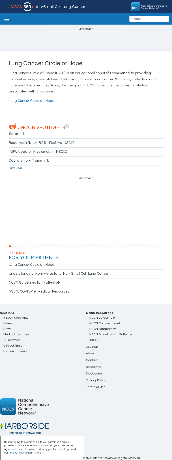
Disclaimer (93, 367)
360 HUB (92, 347)
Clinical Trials (12, 345)
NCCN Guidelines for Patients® (34, 282)
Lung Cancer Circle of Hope (31, 100)
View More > (17, 168)
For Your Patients (15, 351)
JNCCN (94, 340)
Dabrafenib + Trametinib (29, 160)
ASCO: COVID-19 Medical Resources (39, 291)
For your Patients (33, 257)
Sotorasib (17, 133)
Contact (92, 360)
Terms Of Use (95, 387)
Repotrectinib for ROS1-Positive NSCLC (42, 142)
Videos (8, 323)
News (7, 329)
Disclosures (94, 373)
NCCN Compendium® (104, 323)
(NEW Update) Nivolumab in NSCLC (38, 151)
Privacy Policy (96, 380)
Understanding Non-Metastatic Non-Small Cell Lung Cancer (59, 273)
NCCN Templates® (102, 329)
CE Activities (12, 340)
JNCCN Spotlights (41, 127)
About (90, 353)
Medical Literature (16, 334)
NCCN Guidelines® (102, 318)
